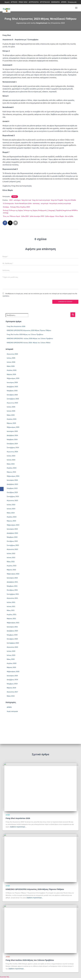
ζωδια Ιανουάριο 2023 (37, 216)
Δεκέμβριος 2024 (12, 435)
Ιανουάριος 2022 (12, 578)
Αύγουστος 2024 (12, 452)
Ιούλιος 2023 (11, 504)
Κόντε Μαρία (59, 216)
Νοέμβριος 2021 (12, 586)
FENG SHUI (23, 2)
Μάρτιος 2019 (11, 688)
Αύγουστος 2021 (12, 598)
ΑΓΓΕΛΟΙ (14, 2)
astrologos (17, 200)
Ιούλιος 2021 (11, 602)
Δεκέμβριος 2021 (12, 582)
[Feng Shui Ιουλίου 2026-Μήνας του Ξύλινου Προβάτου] (40, 929)
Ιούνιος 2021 (11, 606)
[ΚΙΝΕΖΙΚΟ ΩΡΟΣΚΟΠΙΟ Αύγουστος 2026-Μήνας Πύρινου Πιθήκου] (40, 858)
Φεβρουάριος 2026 (13, 378)
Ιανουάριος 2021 (12, 627)
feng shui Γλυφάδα (57, 200)
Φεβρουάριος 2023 (13, 525)
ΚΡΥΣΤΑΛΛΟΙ (45, 2)
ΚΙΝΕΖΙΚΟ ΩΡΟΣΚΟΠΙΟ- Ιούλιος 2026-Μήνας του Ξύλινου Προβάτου (30, 338)
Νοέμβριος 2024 (12, 439)
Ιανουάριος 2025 (12, 431)
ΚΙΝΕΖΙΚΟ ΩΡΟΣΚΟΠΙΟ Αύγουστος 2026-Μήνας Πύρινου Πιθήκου (29, 330)
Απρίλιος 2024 (11, 468)
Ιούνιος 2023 (11, 508)
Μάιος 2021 (11, 610)
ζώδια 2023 (25, 216)
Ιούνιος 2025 (11, 411)
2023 (11, 200)
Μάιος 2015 (11, 696)
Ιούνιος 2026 (11, 362)
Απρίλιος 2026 (11, 370)
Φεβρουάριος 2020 (13, 671)
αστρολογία (44, 203)
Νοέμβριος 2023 (12, 488)
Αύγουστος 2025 (12, 403)
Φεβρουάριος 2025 (13, 427)
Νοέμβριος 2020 (12, 635)
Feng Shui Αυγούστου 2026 (16, 326)
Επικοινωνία (72, 2)
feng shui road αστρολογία (41, 200)
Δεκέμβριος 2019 (12, 679)
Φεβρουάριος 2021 (13, 622)
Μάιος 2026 (11, 366)
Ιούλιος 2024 (11, 456)
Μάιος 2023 (11, 513)
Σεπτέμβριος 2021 (13, 594)
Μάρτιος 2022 (11, 570)
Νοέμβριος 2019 (12, 684)
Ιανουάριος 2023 (12, 529)
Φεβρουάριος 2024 (13, 476)
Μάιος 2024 (11, 464)
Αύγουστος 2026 (12, 354)
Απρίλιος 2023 (11, 517)
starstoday (36, 203)
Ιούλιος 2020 (11, 651)
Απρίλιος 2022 (11, 566)
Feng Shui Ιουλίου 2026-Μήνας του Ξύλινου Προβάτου (25, 334)
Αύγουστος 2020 (12, 647)
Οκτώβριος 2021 (12, 590)
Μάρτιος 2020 (11, 667)
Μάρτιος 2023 (11, 521)
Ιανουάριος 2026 (12, 382)
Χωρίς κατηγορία (12, 711)
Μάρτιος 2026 (11, 374)
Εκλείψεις (6, 207)
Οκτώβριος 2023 (12, 492)
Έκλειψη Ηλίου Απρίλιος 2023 (20, 207)
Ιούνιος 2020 (11, 655)
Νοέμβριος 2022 (12, 537)
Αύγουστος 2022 (12, 549)
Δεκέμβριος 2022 (12, 533)
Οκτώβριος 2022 (12, 541)
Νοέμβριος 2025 (12, 390)
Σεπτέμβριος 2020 (13, 643)
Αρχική (7, 2)
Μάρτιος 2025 (11, 423)
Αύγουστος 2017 (12, 692)
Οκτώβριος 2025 (12, 395)
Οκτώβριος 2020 (12, 639)
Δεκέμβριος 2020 (12, 631)
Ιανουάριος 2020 (12, 675)
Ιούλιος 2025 (11, 407)
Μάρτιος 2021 (11, 618)
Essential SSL (4, 977)
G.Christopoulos (8, 203)
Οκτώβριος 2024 (12, 443)
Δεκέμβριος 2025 (12, 386)
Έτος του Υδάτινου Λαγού (11, 216)
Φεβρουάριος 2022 (13, 574)
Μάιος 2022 (11, 561)
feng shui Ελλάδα (70, 200)
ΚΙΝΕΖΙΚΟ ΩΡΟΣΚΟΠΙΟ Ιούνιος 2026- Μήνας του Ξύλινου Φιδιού (28, 342)
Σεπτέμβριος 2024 (13, 447)
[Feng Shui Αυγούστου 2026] (40, 787)
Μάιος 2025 (11, 415)
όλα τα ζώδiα (69, 216)
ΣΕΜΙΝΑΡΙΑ (55, 2)
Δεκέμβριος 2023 (12, 484)
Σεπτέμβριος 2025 (13, 399)
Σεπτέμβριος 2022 (13, 545)
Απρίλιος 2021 (11, 614)
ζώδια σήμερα (49, 216)
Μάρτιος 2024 (11, 472)
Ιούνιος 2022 (11, 557)
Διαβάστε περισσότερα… (18, 827)
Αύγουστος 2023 (12, 500)
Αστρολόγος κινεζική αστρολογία (60, 203)
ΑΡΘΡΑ (63, 2)
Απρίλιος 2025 (11, 419)
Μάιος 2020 (11, 659)
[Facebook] (2, 489)
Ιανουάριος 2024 (12, 480)
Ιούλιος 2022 (11, 553)
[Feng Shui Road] (7, 7)
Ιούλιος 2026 (11, 358)
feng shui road (26, 200)
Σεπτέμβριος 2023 (13, 496)
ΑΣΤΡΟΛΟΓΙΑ (34, 2)
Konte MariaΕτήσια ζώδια (23, 203)
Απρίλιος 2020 (11, 663)
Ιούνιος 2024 (11, 460)
